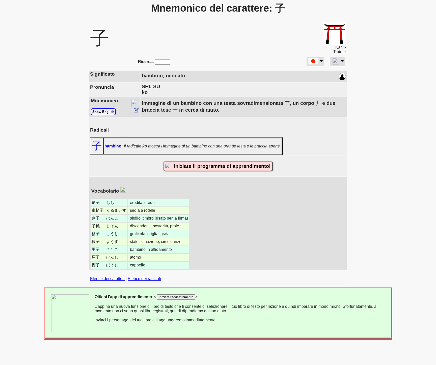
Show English (103, 112)
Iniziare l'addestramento (176, 297)
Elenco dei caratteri (107, 279)
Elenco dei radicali (144, 279)
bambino (112, 146)
